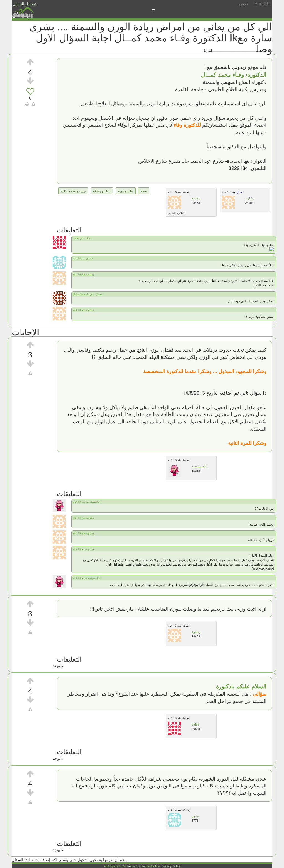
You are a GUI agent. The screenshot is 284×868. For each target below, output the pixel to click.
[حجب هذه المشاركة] (30, 373)
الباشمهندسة (199, 466)
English (262, 3)
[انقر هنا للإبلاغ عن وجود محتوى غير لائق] (34, 103)
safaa (195, 724)
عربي (244, 3)
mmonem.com (135, 866)
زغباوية (196, 198)
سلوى (195, 816)
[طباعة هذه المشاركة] (27, 103)
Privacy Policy (171, 866)
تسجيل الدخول (24, 3)
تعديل (239, 192)
